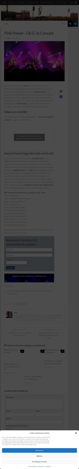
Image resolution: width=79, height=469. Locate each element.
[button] (76, 433)
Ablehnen (40, 456)
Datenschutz (41, 466)
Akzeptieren (39, 450)
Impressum (48, 466)
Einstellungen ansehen (39, 462)
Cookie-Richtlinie (32, 466)
